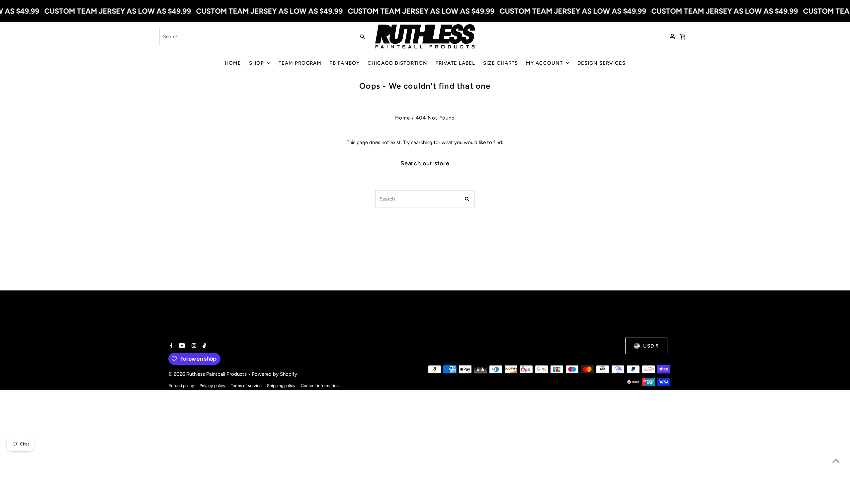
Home (402, 118)
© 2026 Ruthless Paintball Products (208, 374)
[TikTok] (203, 346)
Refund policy (181, 385)
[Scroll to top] (835, 460)
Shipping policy (281, 385)
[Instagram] (193, 346)
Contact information (320, 385)
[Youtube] (181, 346)
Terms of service (246, 385)
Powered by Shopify (274, 374)
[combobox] (257, 36)
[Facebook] (170, 346)
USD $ (651, 346)
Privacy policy (212, 385)
